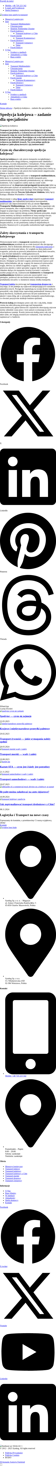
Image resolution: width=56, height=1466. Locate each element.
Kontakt (3, 825)
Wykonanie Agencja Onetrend (12, 1462)
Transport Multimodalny (20, 24)
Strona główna (6, 108)
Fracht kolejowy (17, 31)
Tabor (18, 45)
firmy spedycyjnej (25, 199)
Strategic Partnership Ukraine (22, 29)
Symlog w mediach (18, 52)
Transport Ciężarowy (24, 43)
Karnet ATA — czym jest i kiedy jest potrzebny (25, 766)
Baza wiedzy (15, 57)
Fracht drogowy (17, 40)
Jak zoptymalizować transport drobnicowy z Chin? (27, 804)
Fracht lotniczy (16, 47)
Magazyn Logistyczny (14, 19)
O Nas (8, 50)
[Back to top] (1, 1464)
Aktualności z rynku (18, 54)
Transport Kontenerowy (25, 38)
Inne (7, 21)
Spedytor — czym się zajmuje (15, 716)
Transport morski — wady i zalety (18, 754)
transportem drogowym (40, 284)
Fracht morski (16, 36)
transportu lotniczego (44, 247)
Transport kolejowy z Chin (27, 33)
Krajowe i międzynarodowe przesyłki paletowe (25, 728)
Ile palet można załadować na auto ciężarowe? (24, 791)
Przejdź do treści (7, 1)
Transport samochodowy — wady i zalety (22, 779)
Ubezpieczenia (16, 26)
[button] (28, 355)
